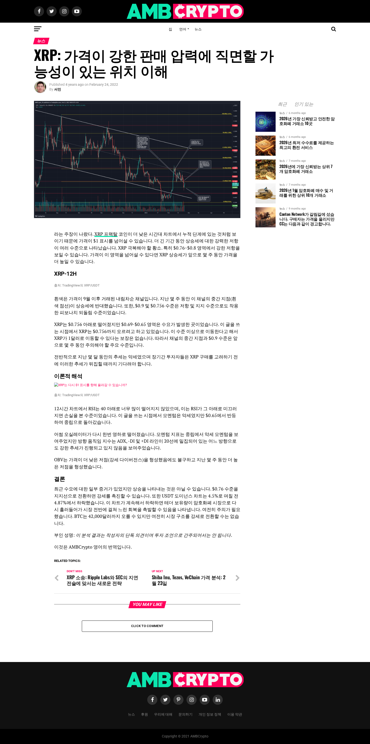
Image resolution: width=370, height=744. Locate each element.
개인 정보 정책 (210, 714)
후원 (144, 714)
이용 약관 (234, 714)
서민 (57, 89)
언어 (182, 28)
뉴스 (198, 28)
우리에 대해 (163, 714)
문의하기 (185, 714)
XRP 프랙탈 (106, 234)
